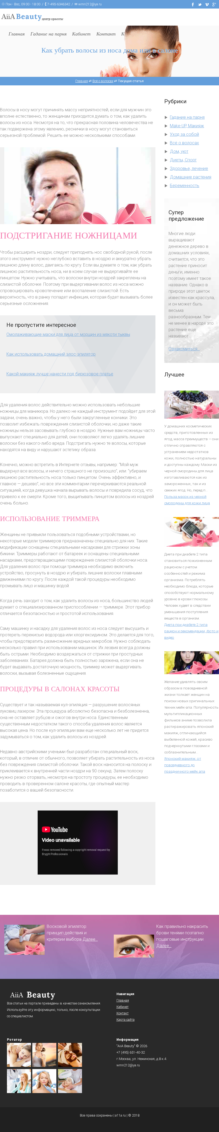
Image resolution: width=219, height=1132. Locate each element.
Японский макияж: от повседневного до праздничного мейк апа (184, 764)
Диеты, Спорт (183, 159)
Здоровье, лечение (189, 168)
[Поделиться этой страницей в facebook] (193, 4)
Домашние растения (190, 177)
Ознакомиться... (184, 348)
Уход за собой (184, 134)
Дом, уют (179, 151)
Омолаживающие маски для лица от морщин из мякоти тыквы (68, 334)
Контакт (122, 1013)
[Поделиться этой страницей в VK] (207, 4)
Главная (122, 1000)
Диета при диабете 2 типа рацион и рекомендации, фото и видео (191, 631)
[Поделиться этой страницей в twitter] (200, 4)
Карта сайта (125, 1020)
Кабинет (122, 1007)
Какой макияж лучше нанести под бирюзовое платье (59, 373)
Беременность (184, 185)
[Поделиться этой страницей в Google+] (214, 4)
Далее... (90, 939)
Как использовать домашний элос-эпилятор (51, 354)
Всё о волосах (184, 142)
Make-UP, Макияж (187, 125)
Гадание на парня (187, 117)
